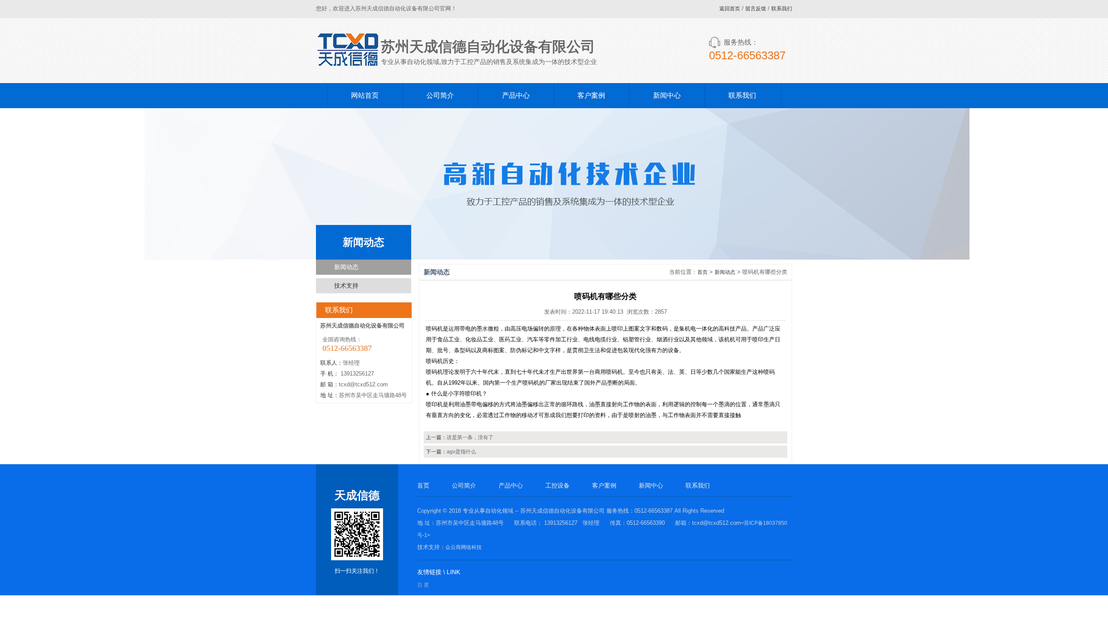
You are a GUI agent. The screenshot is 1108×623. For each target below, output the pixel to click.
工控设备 (557, 485)
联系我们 (781, 9)
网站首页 (365, 95)
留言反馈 (755, 9)
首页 (702, 272)
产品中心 (516, 95)
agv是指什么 (461, 452)
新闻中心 (667, 95)
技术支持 (346, 285)
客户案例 (591, 95)
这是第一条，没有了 (470, 437)
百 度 (423, 585)
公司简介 (440, 95)
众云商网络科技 (463, 547)
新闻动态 (346, 266)
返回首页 (729, 9)
